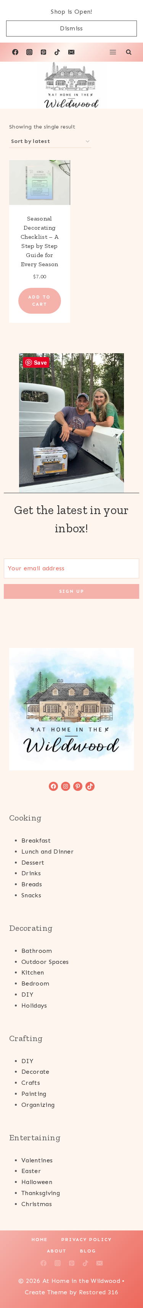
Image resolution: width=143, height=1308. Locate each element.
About (56, 1251)
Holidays (34, 1005)
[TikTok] (57, 52)
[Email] (71, 52)
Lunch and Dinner (47, 851)
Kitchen (32, 972)
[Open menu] (113, 52)
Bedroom (35, 983)
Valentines (37, 1160)
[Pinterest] (43, 52)
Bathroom (36, 950)
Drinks (31, 873)
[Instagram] (29, 52)
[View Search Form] (129, 52)
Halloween (36, 1182)
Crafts (30, 1082)
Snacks (31, 895)
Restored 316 (99, 1292)
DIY (27, 994)
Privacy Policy (86, 1239)
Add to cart (39, 300)
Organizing (38, 1104)
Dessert (32, 862)
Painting (34, 1093)
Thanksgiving (40, 1193)
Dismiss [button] (71, 28)
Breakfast (36, 840)
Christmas (36, 1204)
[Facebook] (15, 52)
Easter (31, 1171)
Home (40, 1239)
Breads (31, 884)
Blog (88, 1251)
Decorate (35, 1071)
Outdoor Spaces (45, 961)
